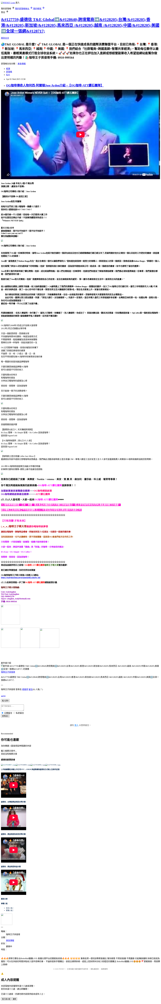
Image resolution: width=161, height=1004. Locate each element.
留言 (31, 689)
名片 (8, 75)
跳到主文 (5, 38)
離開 (14, 999)
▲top (3, 696)
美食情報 (22, 64)
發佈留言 (5, 716)
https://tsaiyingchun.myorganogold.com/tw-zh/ (20, 577)
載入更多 (5, 701)
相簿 (8, 69)
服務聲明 (104, 969)
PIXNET (62, 969)
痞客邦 (25, 689)
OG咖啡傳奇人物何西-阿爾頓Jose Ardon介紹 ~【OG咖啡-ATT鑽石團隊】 (55, 85)
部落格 (9, 72)
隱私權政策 (95, 969)
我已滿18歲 (6, 999)
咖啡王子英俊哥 (8, 672)
